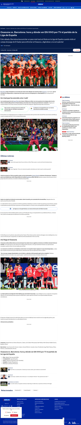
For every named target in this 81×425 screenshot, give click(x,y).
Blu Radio (18, 404)
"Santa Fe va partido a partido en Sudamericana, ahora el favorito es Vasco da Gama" (71, 112)
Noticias (15, 412)
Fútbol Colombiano (66, 100)
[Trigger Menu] (2, 4)
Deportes (9, 412)
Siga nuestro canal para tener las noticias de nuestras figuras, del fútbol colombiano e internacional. (14, 109)
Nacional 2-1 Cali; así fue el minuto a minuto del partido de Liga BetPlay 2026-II (71, 135)
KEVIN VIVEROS (33, 7)
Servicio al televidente (39, 401)
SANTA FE (15, 7)
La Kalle (18, 406)
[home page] (22, 1)
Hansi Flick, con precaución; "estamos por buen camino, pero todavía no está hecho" (28, 369)
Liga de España (27, 390)
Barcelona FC (18, 390)
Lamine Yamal (35, 175)
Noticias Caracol (20, 401)
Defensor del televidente (39, 403)
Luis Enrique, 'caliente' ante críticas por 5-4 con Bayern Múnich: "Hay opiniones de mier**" (29, 376)
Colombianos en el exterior (13, 381)
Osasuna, (44, 91)
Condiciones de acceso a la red (60, 401)
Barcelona (3, 91)
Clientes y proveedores (39, 409)
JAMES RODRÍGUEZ (57, 7)
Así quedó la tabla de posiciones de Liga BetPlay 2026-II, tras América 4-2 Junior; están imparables (70, 127)
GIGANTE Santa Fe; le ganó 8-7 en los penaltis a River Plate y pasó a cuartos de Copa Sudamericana (71, 119)
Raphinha (28, 177)
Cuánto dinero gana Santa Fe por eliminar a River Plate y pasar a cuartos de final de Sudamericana (31, 162)
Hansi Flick (16, 101)
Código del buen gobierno (39, 406)
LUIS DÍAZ (50, 7)
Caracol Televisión (20, 403)
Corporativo (57, 409)
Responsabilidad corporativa (60, 403)
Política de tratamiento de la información (62, 404)
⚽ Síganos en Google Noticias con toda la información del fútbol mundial (30, 208)
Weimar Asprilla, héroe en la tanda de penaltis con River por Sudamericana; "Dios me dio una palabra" (71, 104)
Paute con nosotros (38, 412)
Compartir (78, 50)
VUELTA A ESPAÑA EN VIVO (23, 7)
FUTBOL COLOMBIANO (42, 7)
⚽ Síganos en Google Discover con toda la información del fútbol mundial (43, 108)
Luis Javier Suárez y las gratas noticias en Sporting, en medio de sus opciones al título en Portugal (31, 383)
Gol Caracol (3, 28)
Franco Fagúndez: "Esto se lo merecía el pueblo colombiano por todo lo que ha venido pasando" (30, 169)
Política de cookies (58, 406)
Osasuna (35, 390)
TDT (35, 404)
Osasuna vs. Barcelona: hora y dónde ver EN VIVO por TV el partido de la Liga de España (22, 28)
